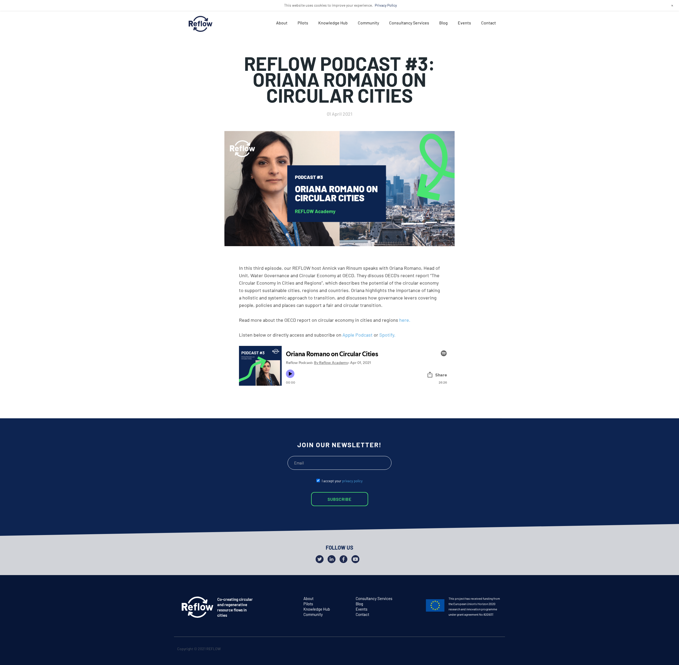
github (496, 649)
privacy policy (352, 481)
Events (464, 22)
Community (368, 22)
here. (404, 320)
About (282, 22)
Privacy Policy (386, 5)
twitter (475, 649)
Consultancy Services (409, 22)
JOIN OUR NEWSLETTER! (339, 444)
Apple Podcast (357, 335)
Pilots (303, 22)
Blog (443, 22)
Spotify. (387, 335)
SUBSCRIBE (339, 499)
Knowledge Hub (333, 22)
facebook (486, 649)
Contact (488, 22)
